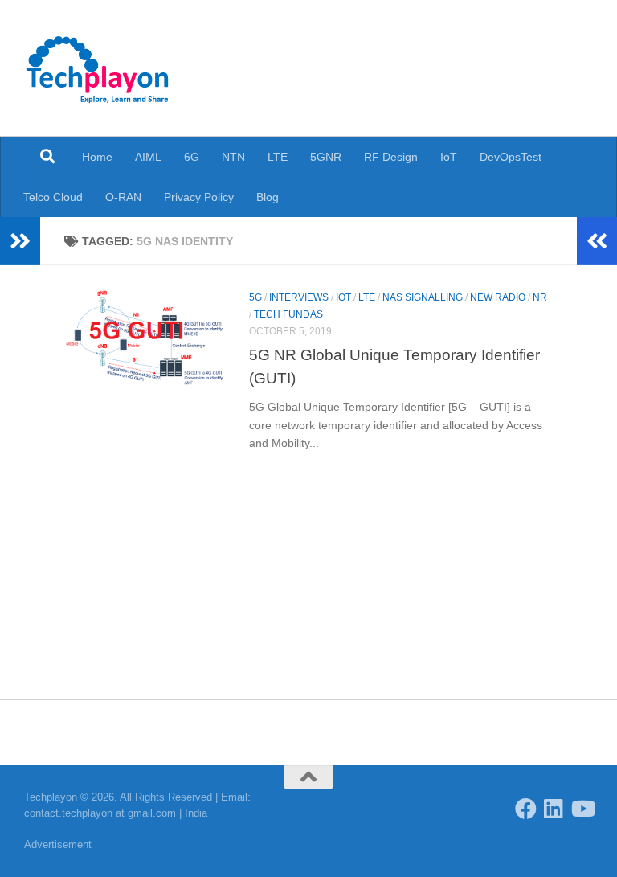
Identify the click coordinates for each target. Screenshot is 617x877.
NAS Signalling (422, 297)
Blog (267, 197)
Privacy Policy (199, 197)
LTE (278, 156)
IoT (448, 156)
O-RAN (123, 197)
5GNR (325, 156)
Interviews (299, 297)
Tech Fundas (288, 314)
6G (191, 156)
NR (540, 297)
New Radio (497, 297)
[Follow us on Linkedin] (554, 808)
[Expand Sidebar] (20, 241)
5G (255, 297)
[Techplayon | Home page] (98, 68)
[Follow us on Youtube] (582, 808)
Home (97, 156)
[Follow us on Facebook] (526, 808)
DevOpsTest (510, 156)
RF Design (391, 156)
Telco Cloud (53, 197)
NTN (233, 156)
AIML (148, 156)
